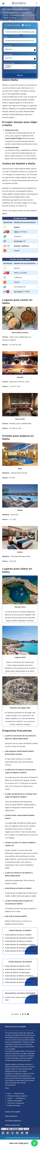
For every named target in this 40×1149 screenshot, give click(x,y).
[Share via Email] (28, 1015)
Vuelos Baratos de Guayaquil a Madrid (19, 948)
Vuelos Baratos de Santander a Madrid (19, 939)
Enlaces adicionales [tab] (12, 1126)
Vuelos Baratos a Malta (17, 15)
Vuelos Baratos (14, 13)
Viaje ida (27, 25)
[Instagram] (12, 1133)
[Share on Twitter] (23, 1015)
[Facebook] (3, 1133)
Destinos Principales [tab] (12, 1112)
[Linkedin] (22, 1133)
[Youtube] (27, 1133)
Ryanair (17, 228)
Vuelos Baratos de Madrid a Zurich (18, 970)
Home (6, 13)
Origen (5, 28)
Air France (18, 292)
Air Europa (18, 242)
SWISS (16, 232)
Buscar (20, 77)
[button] (34, 1143)
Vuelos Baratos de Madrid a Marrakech (19, 980)
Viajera (7, 66)
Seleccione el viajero (9, 63)
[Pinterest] (17, 1133)
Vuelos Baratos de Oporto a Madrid (18, 935)
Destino (6, 37)
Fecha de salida (8, 45)
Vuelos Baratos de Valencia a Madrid (18, 942)
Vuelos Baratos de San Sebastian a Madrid (21, 952)
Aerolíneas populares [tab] (13, 1121)
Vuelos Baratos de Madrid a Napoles (18, 983)
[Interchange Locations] (21, 35)
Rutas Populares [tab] (11, 1117)
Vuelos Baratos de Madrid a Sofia (17, 967)
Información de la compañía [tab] (15, 1027)
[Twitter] (8, 1133)
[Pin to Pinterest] (25, 1015)
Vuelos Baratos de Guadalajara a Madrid (20, 945)
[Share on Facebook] (20, 1015)
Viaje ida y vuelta (13, 25)
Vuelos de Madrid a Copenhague (17, 973)
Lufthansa (25, 246)
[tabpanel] (20, 1070)
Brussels (17, 246)
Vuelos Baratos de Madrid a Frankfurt (19, 976)
